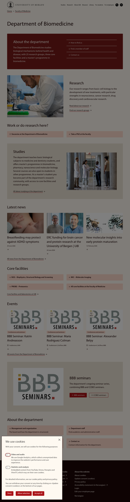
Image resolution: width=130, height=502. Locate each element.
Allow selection (24, 493)
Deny (9, 493)
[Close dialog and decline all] (59, 439)
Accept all (38, 493)
